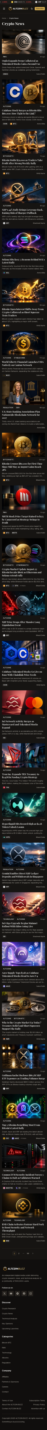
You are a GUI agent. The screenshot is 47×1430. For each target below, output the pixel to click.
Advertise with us (38, 1408)
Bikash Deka (40, 480)
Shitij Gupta (40, 173)
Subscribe (40, 9)
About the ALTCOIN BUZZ (12, 1404)
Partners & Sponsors (10, 1382)
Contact (5, 1392)
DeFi (18, 408)
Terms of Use (7, 1400)
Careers (5, 1387)
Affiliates (5, 1377)
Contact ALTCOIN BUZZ (11, 1408)
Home (4, 18)
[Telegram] (17, 1293)
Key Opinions (7, 1323)
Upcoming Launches (10, 1328)
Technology (8, 919)
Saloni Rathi (40, 74)
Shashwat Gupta (39, 223)
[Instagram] (30, 1293)
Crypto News (7, 1313)
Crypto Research (9, 1308)
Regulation (8, 408)
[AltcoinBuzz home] (18, 9)
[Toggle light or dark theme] (32, 9)
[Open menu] (4, 9)
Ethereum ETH (22, 565)
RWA (5, 57)
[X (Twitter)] (4, 1293)
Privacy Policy (39, 1404)
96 (28, 1253)
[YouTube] (11, 1293)
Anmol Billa (41, 124)
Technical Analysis (9, 1318)
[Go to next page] (32, 1253)
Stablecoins (19, 358)
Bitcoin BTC (8, 156)
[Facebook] (24, 1293)
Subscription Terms (37, 1400)
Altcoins (7, 106)
